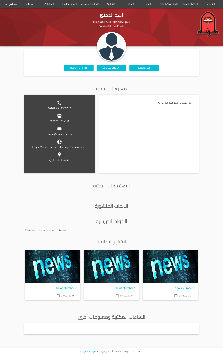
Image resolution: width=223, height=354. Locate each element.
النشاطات (49, 4)
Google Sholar (112, 68)
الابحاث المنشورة (191, 4)
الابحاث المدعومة (90, 4)
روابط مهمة (11, 4)
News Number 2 (66, 288)
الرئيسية (211, 4)
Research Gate (79, 68)
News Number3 (185, 288)
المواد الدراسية (69, 4)
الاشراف (131, 4)
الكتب (148, 4)
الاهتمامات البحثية (169, 4)
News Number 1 (125, 288)
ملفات (29, 4)
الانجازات (111, 4)
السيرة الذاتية (144, 68)
